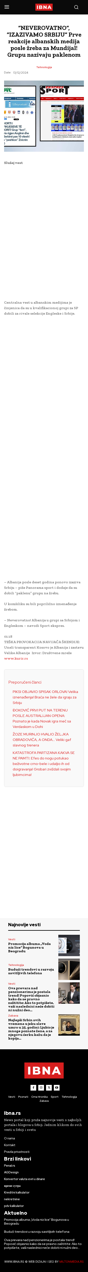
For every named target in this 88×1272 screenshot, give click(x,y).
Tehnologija (44, 67)
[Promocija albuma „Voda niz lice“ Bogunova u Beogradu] (69, 945)
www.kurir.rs (16, 658)
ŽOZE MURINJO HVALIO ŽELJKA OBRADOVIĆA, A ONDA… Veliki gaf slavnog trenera (42, 739)
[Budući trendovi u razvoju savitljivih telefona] (69, 969)
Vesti (11, 939)
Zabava (13, 1015)
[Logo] (44, 7)
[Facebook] (33, 1088)
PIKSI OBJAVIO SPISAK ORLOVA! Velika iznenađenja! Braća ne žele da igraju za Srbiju (45, 697)
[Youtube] (57, 1088)
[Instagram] (41, 1088)
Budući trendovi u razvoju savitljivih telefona (31, 971)
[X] (49, 1088)
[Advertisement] (44, 232)
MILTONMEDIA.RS (71, 1261)
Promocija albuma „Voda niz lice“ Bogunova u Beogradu (29, 947)
